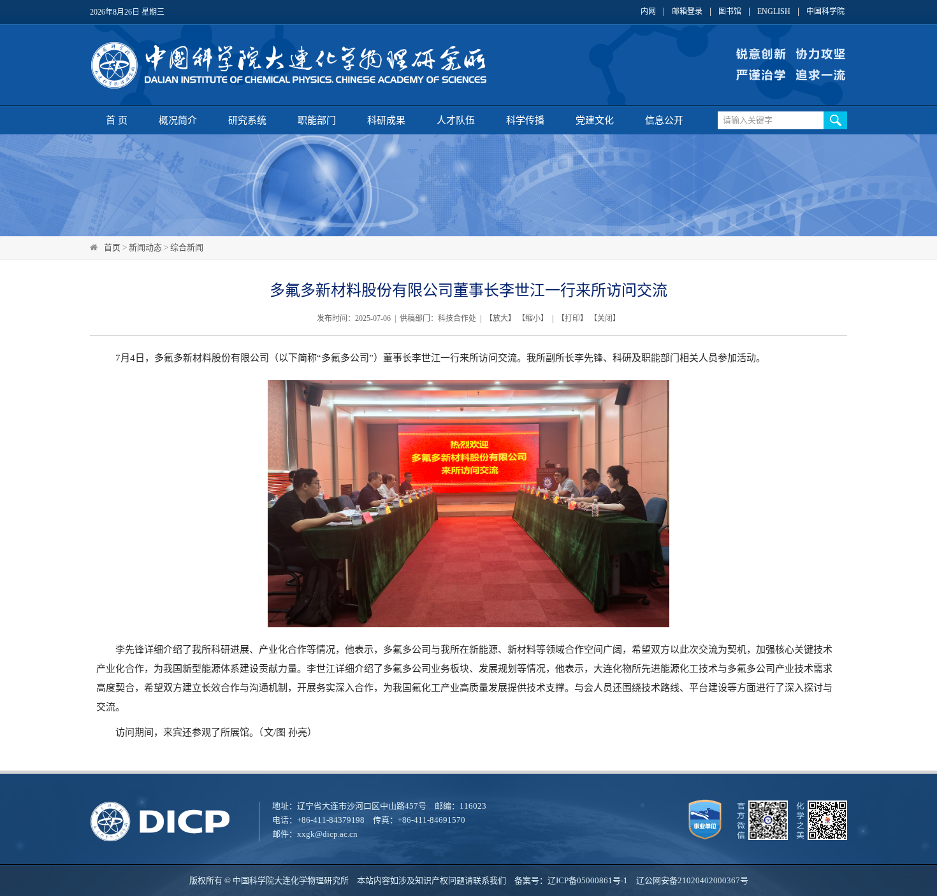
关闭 (605, 318)
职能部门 (317, 120)
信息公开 (664, 120)
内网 (648, 12)
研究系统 (247, 120)
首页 (112, 247)
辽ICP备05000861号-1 (588, 880)
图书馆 (729, 12)
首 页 (116, 120)
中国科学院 (825, 12)
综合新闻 (186, 247)
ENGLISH (773, 12)
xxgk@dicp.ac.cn (327, 834)
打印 (572, 318)
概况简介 (178, 120)
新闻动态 (145, 247)
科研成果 (386, 120)
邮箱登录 (687, 12)
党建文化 (595, 120)
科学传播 (525, 120)
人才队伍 (456, 120)
